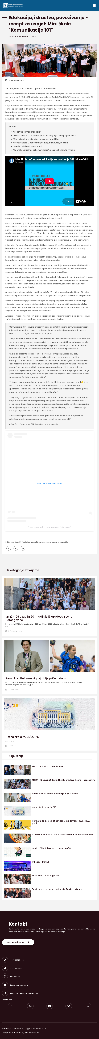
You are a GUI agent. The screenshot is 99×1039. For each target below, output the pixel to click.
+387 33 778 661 (16, 968)
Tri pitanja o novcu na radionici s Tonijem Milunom (57, 889)
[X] (68, 1006)
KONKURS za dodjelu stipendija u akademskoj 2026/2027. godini (61, 822)
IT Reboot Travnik (40, 862)
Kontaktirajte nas (15, 942)
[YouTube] (49, 1006)
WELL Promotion (31, 1032)
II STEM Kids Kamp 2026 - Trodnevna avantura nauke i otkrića (63, 834)
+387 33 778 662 (17, 960)
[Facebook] (11, 1006)
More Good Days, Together (45, 875)
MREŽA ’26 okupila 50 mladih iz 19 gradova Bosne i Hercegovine (39, 618)
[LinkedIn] (88, 1006)
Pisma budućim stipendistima (47, 766)
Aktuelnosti (23, 36)
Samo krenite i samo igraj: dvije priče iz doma (36, 678)
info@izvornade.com (19, 985)
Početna (12, 36)
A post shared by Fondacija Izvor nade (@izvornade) (49, 527)
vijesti (34, 36)
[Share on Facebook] (8, 548)
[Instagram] (30, 1006)
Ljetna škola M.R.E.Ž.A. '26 (22, 737)
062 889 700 (15, 977)
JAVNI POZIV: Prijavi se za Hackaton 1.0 (51, 848)
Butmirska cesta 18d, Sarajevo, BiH (24, 993)
